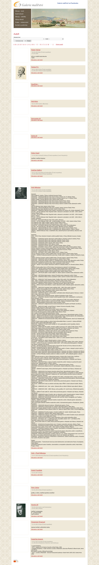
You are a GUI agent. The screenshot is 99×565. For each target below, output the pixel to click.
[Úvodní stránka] (29, 4)
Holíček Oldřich (36, 170)
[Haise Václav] (21, 55)
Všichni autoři (59, 44)
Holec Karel (35, 153)
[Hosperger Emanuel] (21, 528)
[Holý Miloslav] (21, 193)
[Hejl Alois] (21, 107)
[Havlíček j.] (21, 90)
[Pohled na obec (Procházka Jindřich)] (58, 18)
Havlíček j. (34, 84)
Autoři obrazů (19, 14)
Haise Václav (35, 50)
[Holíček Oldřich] (21, 176)
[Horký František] (21, 476)
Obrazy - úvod (19, 11)
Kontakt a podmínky (21, 25)
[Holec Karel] (21, 159)
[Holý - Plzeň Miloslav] (21, 459)
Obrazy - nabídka (20, 16)
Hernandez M (36, 118)
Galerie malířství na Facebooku (67, 3)
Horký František (36, 470)
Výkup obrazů (19, 19)
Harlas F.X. (35, 67)
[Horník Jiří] (21, 510)
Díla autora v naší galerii (37, 59)
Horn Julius (35, 487)
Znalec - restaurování (21, 22)
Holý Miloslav (36, 187)
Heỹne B (34, 136)
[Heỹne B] (21, 141)
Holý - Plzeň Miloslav (38, 453)
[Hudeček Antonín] (21, 545)
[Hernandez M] (21, 124)
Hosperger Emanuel (38, 522)
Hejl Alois (34, 101)
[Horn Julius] (21, 493)
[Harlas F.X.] (21, 73)
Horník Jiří (34, 505)
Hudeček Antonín (37, 539)
